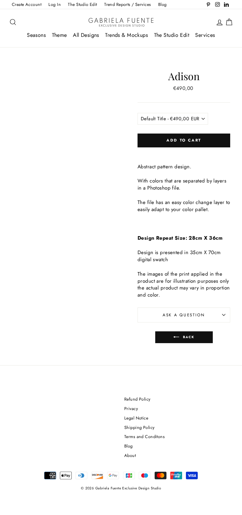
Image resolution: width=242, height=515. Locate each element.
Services (205, 35)
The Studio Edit (82, 4)
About (130, 455)
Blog (162, 4)
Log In (54, 4)
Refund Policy (137, 399)
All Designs (86, 35)
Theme (59, 35)
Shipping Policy (139, 427)
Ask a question (184, 315)
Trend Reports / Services (127, 4)
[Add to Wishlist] (184, 152)
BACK (188, 337)
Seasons (36, 35)
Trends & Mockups (126, 35)
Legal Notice (136, 418)
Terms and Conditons (144, 437)
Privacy (131, 409)
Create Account (26, 4)
